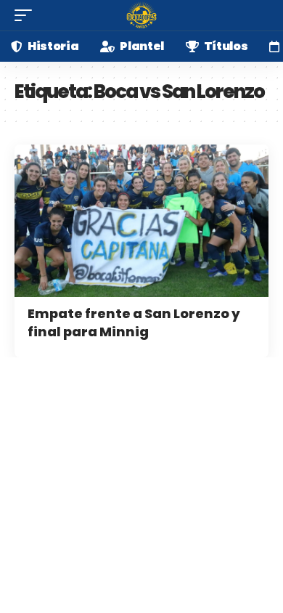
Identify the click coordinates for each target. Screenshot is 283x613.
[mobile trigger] (27, 15)
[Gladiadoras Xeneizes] (141, 15)
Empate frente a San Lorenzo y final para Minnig (134, 322)
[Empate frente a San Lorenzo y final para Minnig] (141, 221)
